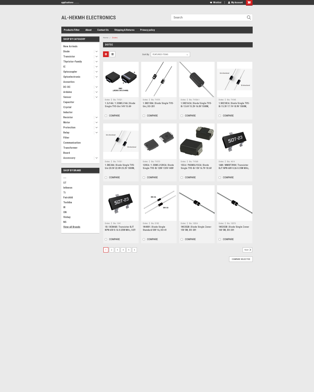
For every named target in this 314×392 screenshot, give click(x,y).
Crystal (67, 107)
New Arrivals (70, 46)
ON (65, 212)
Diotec (115, 38)
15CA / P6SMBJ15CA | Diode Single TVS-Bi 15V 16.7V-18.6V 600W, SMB (196, 168)
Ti (64, 192)
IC (64, 66)
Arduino (67, 92)
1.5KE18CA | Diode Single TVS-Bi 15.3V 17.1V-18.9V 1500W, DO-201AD (234, 106)
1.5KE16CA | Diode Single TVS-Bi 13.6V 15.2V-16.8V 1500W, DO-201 (196, 106)
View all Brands (71, 226)
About (88, 29)
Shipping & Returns (124, 29)
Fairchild (68, 197)
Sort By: (145, 54)
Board (66, 152)
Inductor (68, 112)
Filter (66, 137)
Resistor (68, 117)
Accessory (69, 157)
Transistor (69, 56)
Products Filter (72, 29)
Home (105, 38)
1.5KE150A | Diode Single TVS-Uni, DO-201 (158, 105)
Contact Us (103, 29)
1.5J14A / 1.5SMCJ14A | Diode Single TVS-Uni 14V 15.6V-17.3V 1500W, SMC (120, 106)
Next (246, 250)
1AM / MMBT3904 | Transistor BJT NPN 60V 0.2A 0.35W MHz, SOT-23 (234, 168)
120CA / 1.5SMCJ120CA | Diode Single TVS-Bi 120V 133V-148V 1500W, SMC (158, 168)
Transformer (70, 147)
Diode (66, 51)
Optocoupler (70, 71)
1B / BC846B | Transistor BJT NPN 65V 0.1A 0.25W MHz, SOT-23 (120, 230)
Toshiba (67, 202)
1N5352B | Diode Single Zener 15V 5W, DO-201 (196, 228)
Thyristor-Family (72, 61)
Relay (66, 132)
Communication (72, 142)
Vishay (66, 217)
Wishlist (217, 2)
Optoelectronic (71, 76)
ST (64, 182)
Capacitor (68, 102)
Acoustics (69, 81)
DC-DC (66, 86)
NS (64, 222)
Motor (66, 122)
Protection (69, 127)
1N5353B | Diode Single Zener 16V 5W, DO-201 (234, 228)
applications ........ (70, 2)
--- (64, 177)
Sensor (67, 97)
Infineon (67, 187)
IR (64, 207)
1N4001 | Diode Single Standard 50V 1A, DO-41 (155, 228)
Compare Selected (241, 259)
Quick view (121, 94)
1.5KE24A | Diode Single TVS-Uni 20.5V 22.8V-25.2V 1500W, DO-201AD (120, 168)
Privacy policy (147, 29)
